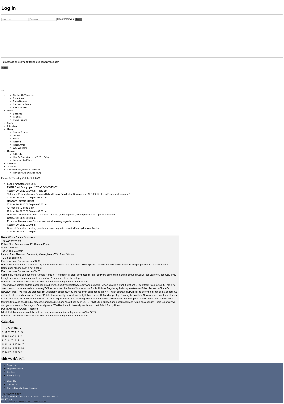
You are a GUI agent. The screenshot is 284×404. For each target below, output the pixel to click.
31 (22, 352)
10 (22, 340)
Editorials (17, 153)
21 (12, 348)
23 (19, 348)
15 (16, 344)
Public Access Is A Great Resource (19, 308)
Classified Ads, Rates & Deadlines (23, 169)
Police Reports (20, 119)
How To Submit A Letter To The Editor (31, 157)
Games (16, 135)
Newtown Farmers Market (20, 201)
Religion (17, 141)
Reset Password (66, 19)
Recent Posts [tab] (8, 237)
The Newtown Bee (11, 393)
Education (12, 126)
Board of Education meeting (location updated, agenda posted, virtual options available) (53, 228)
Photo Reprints (20, 101)
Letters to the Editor (22, 160)
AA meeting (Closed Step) (20, 207)
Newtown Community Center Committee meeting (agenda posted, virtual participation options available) (61, 214)
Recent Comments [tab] (25, 237)
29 (9, 336)
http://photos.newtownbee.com (43, 61)
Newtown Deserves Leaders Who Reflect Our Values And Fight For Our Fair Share (44, 281)
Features (17, 116)
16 (19, 344)
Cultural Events (20, 132)
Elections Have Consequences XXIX (20, 261)
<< (6, 328)
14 (12, 344)
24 (22, 348)
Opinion (10, 150)
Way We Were (20, 147)
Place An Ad (19, 98)
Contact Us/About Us (23, 94)
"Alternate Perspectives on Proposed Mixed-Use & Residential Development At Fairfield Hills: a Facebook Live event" (68, 194)
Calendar (11, 163)
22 (16, 348)
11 (3, 344)
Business (17, 113)
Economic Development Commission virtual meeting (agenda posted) (43, 221)
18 (3, 348)
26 (6, 352)
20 (9, 348)
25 (3, 352)
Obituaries (12, 166)
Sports (10, 122)
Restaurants (19, 144)
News (10, 110)
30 (12, 336)
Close (4, 68)
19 (6, 348)
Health (16, 138)
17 (22, 344)
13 (9, 344)
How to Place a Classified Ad (27, 172)
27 (3, 336)
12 (6, 344)
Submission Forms (22, 104)
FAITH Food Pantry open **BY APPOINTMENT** (32, 187)
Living (10, 129)
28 (6, 336)
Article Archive (20, 107)
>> (19, 328)
